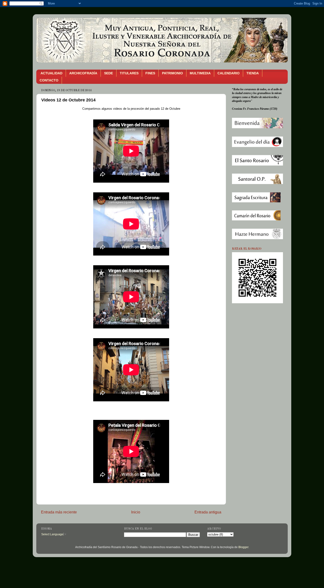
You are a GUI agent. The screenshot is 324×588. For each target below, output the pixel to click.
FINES (150, 73)
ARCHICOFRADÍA (83, 73)
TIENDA (252, 73)
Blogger (243, 547)
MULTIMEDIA (200, 73)
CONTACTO (49, 80)
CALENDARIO (229, 73)
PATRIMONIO (172, 73)
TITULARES (129, 73)
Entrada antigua (207, 512)
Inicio (135, 512)
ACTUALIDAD (51, 73)
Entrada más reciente (59, 512)
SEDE (108, 73)
